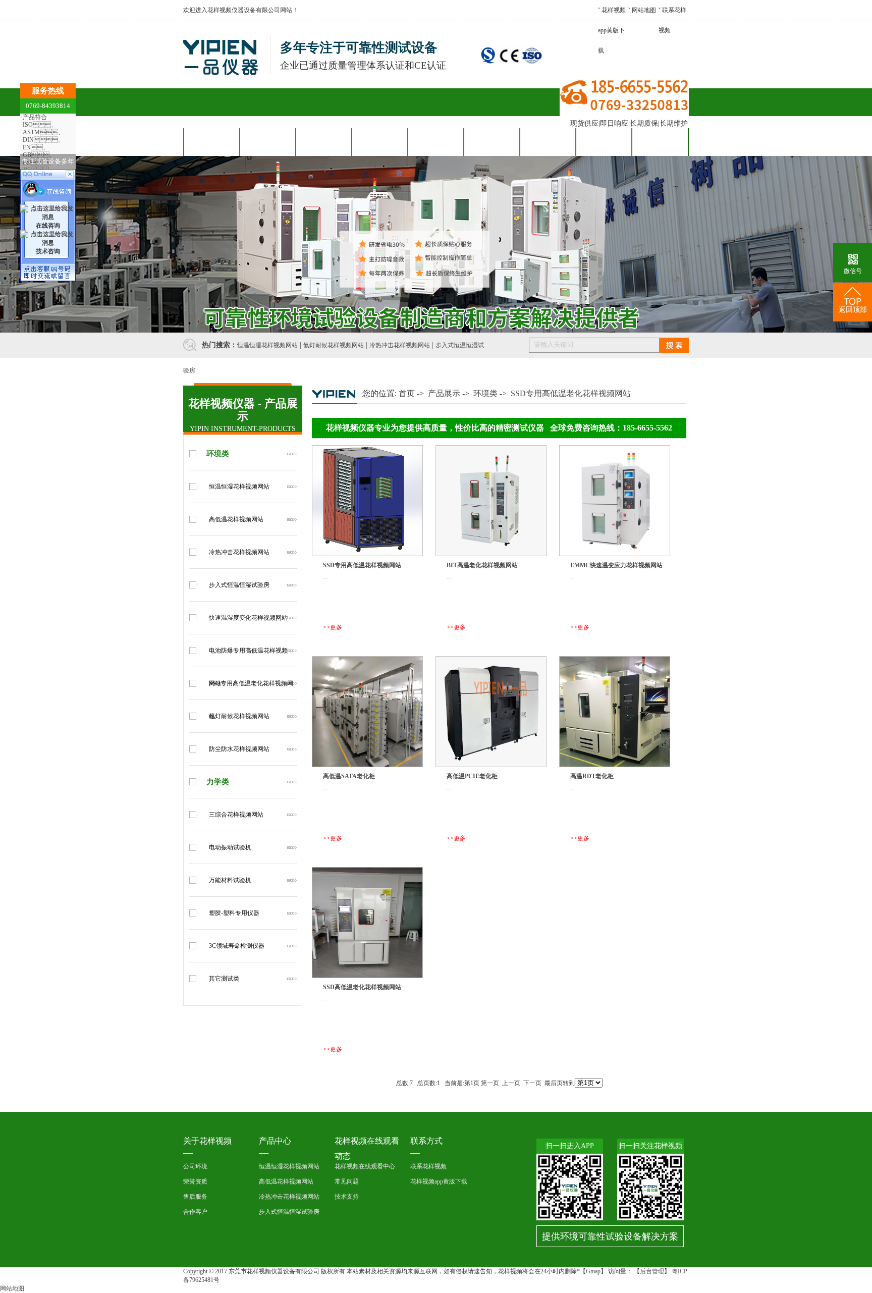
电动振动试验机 (230, 847)
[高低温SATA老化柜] (367, 765)
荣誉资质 (195, 1181)
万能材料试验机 (230, 880)
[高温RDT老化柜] (614, 765)
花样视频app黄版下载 (612, 30)
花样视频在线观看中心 (365, 1166)
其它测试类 (224, 978)
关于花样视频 (603, 142)
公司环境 (195, 1166)
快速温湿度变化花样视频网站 (248, 617)
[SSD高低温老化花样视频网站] (367, 976)
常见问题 (347, 1181)
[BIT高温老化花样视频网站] (491, 554)
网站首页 (211, 142)
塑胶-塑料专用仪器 (234, 913)
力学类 (217, 782)
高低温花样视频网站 (236, 519)
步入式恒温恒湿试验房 (239, 584)
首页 (407, 393)
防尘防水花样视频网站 (239, 748)
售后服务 (435, 142)
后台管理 (652, 1271)
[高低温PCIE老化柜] (491, 765)
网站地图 (644, 10)
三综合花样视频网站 (236, 814)
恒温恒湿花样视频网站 (267, 345)
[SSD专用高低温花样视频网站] (367, 554)
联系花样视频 (659, 142)
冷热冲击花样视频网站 (399, 345)
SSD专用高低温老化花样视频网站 (571, 393)
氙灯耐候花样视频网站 (333, 345)
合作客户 (379, 142)
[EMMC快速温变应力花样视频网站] (614, 554)
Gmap (593, 1271)
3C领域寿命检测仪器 (236, 945)
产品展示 (444, 393)
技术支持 (347, 1196)
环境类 (217, 454)
